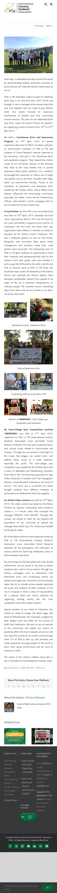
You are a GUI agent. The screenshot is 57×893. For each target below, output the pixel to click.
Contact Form (10, 800)
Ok (47, 887)
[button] (6, 736)
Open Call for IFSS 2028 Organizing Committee (28, 766)
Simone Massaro (13, 668)
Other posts (40, 668)
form (47, 774)
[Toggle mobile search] (45, 4)
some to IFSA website (44, 795)
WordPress (44, 840)
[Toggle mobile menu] (51, 4)
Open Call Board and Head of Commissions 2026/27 (28, 786)
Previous (39, 25)
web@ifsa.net (43, 785)
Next (48, 25)
